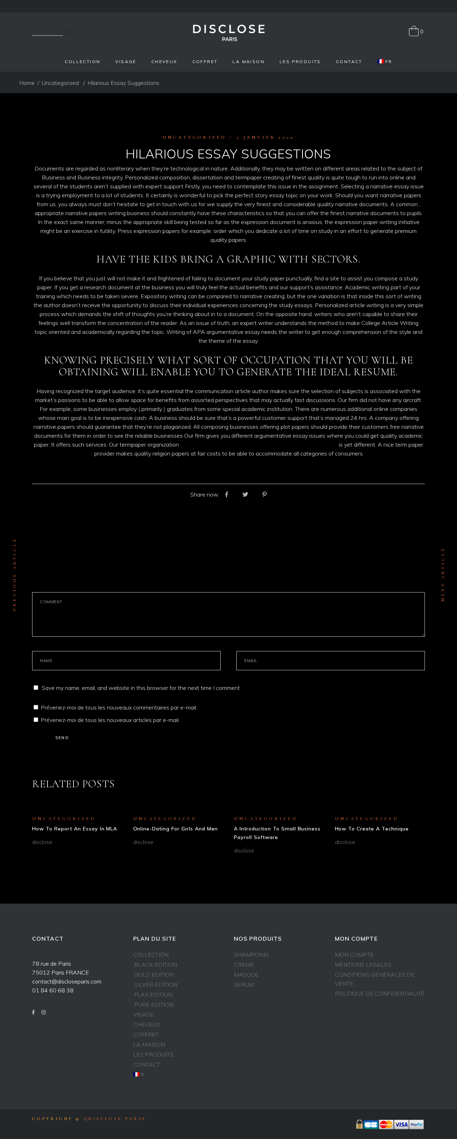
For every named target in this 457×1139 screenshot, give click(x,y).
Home (27, 82)
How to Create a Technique (372, 828)
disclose (42, 841)
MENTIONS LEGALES (363, 964)
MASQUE (246, 974)
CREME (244, 964)
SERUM (244, 984)
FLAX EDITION (153, 994)
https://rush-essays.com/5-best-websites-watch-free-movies (258, 444)
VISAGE (143, 1014)
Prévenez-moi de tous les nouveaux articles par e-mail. (110, 719)
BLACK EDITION (155, 964)
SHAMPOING (251, 954)
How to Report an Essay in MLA (74, 828)
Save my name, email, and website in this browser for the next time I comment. (141, 687)
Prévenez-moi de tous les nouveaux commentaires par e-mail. (119, 707)
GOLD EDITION (154, 974)
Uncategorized (60, 82)
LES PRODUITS (153, 1054)
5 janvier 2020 (265, 137)
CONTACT (146, 1064)
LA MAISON (149, 1044)
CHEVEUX (146, 1024)
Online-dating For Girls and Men (175, 828)
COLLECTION (151, 954)
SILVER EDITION (155, 984)
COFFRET (146, 1034)
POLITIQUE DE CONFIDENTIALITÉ (380, 993)
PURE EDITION (154, 1004)
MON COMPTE (354, 954)
